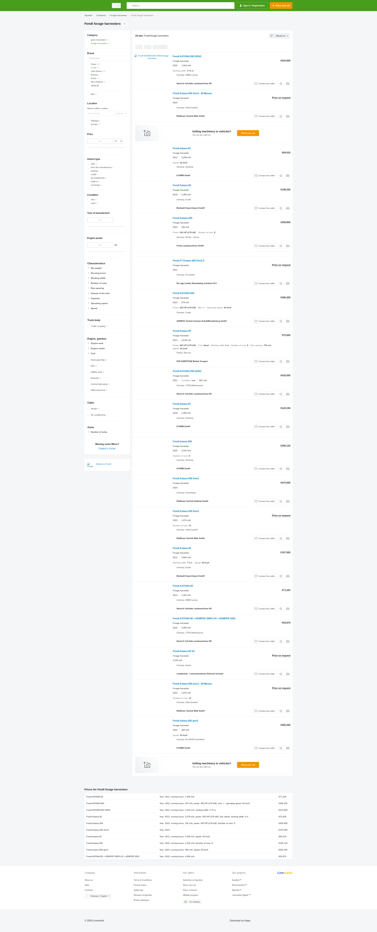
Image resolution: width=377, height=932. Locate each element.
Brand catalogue (141, 900)
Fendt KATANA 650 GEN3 (187, 56)
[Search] (129, 5)
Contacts (89, 890)
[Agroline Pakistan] (96, 5)
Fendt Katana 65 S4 (184, 651)
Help (87, 885)
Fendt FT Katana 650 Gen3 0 (188, 260)
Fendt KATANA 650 (183, 293)
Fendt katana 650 (182, 441)
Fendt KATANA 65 (183, 586)
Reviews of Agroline (143, 895)
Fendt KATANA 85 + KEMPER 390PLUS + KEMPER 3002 (204, 618)
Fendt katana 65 (182, 148)
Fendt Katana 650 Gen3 (186, 478)
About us (89, 880)
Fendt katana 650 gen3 (185, 720)
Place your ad (248, 133)
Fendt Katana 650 (182, 218)
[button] (280, 83)
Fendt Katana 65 (182, 185)
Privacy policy (140, 885)
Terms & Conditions (143, 880)
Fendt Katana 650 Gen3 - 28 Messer (192, 93)
